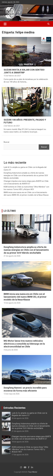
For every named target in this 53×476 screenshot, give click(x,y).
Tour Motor (32, 472)
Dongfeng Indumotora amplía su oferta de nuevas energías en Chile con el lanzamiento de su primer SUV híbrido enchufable (26, 175)
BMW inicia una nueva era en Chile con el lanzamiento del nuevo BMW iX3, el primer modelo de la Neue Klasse (25, 297)
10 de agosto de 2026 (12, 303)
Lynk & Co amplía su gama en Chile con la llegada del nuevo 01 (29, 414)
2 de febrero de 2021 (12, 126)
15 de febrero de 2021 (12, 76)
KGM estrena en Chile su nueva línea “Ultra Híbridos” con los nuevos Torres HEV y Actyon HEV (30, 449)
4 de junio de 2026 (11, 350)
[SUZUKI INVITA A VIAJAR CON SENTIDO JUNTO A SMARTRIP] (26, 51)
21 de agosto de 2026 (12, 256)
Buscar (6, 142)
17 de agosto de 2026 (20, 455)
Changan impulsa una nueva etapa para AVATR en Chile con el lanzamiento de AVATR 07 (31, 437)
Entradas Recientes (15, 407)
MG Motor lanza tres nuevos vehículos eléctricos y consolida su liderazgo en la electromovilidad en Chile (24, 343)
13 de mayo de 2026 (11, 394)
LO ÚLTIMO (10, 210)
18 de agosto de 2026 (20, 442)
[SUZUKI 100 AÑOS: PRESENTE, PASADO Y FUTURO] (26, 101)
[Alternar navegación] (5, 24)
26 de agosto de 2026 (20, 418)
